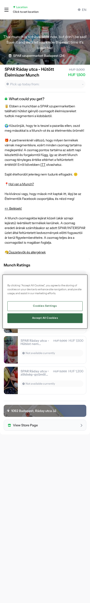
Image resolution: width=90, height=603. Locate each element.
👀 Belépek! (13, 208)
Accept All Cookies (45, 317)
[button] (6, 9)
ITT (42, 165)
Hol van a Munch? (21, 184)
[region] (45, 301)
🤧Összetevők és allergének (25, 252)
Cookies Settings (45, 305)
